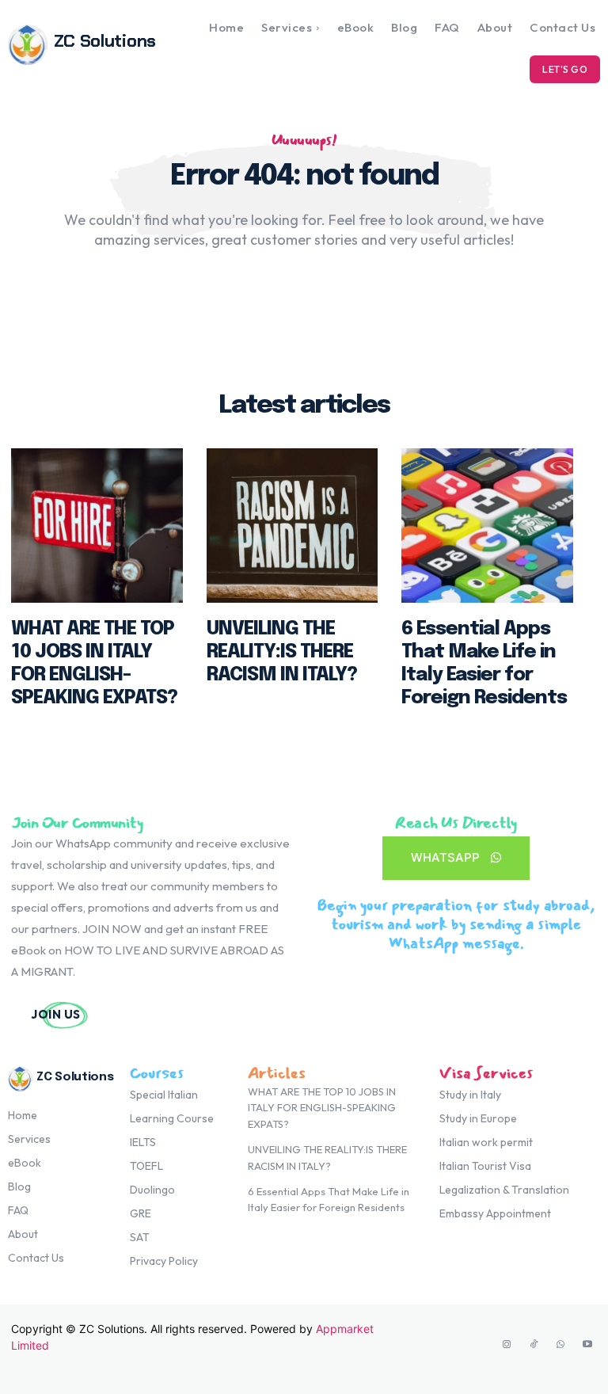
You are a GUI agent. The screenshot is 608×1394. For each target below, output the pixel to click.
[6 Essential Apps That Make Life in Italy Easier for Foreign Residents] (487, 525)
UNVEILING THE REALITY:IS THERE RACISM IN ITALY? (282, 652)
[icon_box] (162, 1014)
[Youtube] (587, 1344)
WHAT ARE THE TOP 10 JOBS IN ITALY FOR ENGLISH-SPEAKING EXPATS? (322, 1108)
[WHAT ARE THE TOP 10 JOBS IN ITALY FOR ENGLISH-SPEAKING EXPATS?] (97, 525)
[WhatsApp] (560, 1344)
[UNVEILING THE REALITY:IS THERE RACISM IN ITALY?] (292, 525)
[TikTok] (533, 1344)
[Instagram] (506, 1344)
